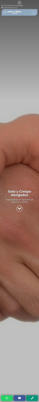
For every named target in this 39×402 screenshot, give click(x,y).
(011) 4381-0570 (8, 5)
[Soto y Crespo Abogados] (12, 12)
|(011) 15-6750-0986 (17, 5)
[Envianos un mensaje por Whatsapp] (19, 2)
